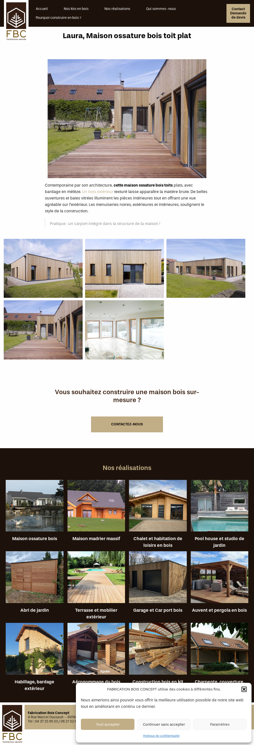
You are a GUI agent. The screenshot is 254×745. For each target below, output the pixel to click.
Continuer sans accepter (164, 724)
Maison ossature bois (35, 508)
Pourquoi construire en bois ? (58, 18)
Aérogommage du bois (96, 651)
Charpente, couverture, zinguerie (220, 651)
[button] (244, 689)
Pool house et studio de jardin (220, 508)
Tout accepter (108, 724)
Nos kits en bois (76, 9)
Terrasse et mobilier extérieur (96, 579)
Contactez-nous (127, 424)
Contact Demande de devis (238, 13)
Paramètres (219, 724)
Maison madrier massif (96, 508)
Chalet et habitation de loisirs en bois (158, 508)
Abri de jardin (35, 579)
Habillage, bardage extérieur (35, 651)
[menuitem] (50, 8)
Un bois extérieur (97, 191)
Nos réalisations (117, 9)
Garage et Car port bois (158, 579)
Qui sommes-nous (161, 9)
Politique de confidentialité (161, 736)
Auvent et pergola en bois (220, 579)
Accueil (42, 9)
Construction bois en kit (158, 651)
